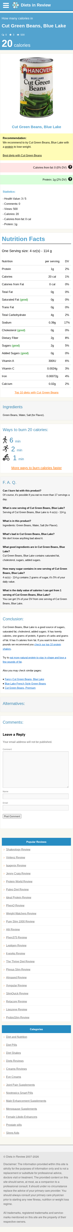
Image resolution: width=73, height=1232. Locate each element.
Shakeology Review (18, 849)
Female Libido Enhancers (21, 1116)
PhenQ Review (15, 905)
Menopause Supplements (21, 1108)
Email (5, 802)
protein (9, 146)
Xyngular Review (16, 985)
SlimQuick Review (17, 993)
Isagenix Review (16, 865)
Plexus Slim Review (18, 969)
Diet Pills (11, 1044)
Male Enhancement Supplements (26, 1100)
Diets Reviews (15, 1060)
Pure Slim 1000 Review (20, 921)
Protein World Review (19, 881)
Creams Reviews (16, 1068)
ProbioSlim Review (17, 1017)
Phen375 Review (16, 937)
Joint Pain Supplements (20, 1084)
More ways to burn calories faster (36, 468)
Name (5, 791)
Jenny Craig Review (18, 873)
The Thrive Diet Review (20, 961)
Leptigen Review (16, 945)
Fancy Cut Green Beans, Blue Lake (24, 679)
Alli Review (13, 929)
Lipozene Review (16, 1009)
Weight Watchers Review (21, 913)
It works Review (15, 953)
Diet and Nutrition (16, 1036)
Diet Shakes (13, 1052)
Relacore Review (16, 1001)
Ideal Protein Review (18, 897)
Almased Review (16, 977)
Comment (7, 749)
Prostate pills (14, 1124)
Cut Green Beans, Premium (20, 687)
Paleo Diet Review (17, 889)
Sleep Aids (12, 1132)
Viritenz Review (15, 857)
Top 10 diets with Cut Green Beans (37, 392)
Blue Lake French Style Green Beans (25, 683)
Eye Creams (13, 1076)
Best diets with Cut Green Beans (22, 155)
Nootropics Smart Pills (19, 1092)
